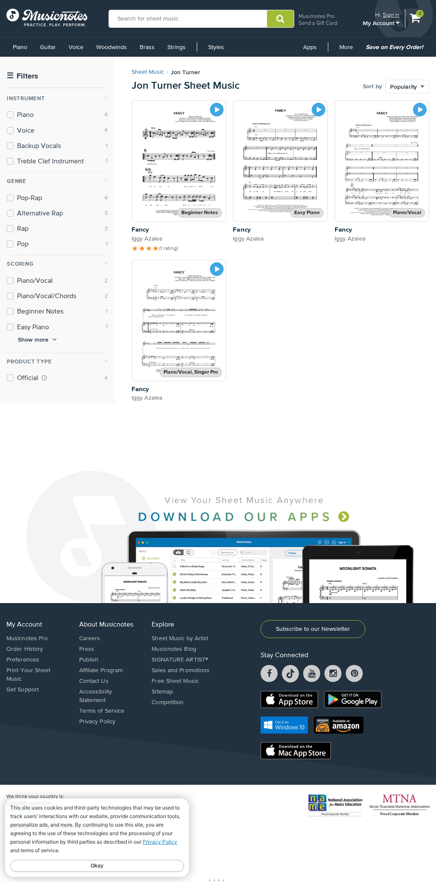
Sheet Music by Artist (180, 638)
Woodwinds (111, 47)
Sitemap (162, 692)
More (349, 50)
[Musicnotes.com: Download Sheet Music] (46, 17)
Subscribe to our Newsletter (313, 629)
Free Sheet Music (175, 681)
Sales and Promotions (180, 670)
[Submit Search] (280, 18)
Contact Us (94, 681)
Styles (216, 47)
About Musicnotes (106, 624)
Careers (89, 638)
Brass (147, 47)
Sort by (372, 87)
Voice (76, 47)
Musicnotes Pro (316, 16)
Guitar (48, 47)
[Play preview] (217, 109)
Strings (176, 47)
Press (87, 649)
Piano (20, 47)
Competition (168, 702)
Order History (24, 649)
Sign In (391, 15)
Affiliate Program (101, 670)
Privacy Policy (97, 722)
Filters (22, 76)
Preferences (22, 660)
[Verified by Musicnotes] (44, 377)
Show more (33, 339)
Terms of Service (102, 711)
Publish (89, 660)
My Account (379, 23)
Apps (310, 47)
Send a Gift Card (317, 23)
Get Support (22, 690)
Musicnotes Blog (174, 649)
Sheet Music (148, 72)
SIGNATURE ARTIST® (180, 660)
